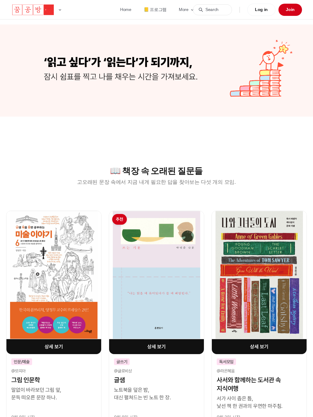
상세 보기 (54, 347)
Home (125, 9)
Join (290, 9)
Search (212, 9)
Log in (261, 9)
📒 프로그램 (155, 9)
